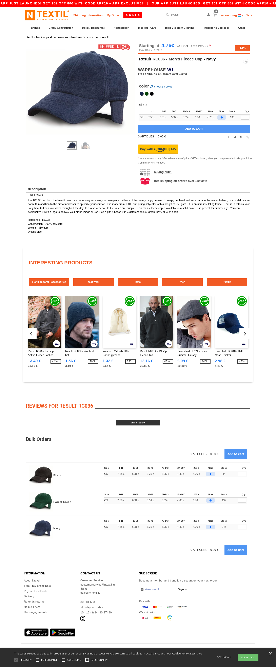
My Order (113, 15)
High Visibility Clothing (179, 27)
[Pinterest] (241, 137)
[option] (80, 90)
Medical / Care (147, 27)
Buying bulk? (163, 172)
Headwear (93, 281)
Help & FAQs (32, 606)
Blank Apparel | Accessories (49, 281)
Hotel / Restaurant (93, 27)
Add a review (138, 422)
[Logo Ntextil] (47, 15)
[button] (209, 15)
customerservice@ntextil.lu (97, 584)
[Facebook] (228, 137)
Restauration (121, 27)
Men (182, 281)
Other (241, 27)
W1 (170, 70)
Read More (196, 653)
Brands (35, 27)
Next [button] (29, 94)
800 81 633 (87, 602)
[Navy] (142, 94)
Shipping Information (88, 15)
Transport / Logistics (216, 27)
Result (145, 59)
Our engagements (35, 612)
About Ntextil (32, 580)
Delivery (29, 596)
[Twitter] (235, 137)
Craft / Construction (61, 27)
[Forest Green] (147, 94)
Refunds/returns (34, 601)
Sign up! (184, 589)
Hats (138, 281)
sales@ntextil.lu (90, 592)
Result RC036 (35, 194)
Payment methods (35, 591)
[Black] (152, 94)
